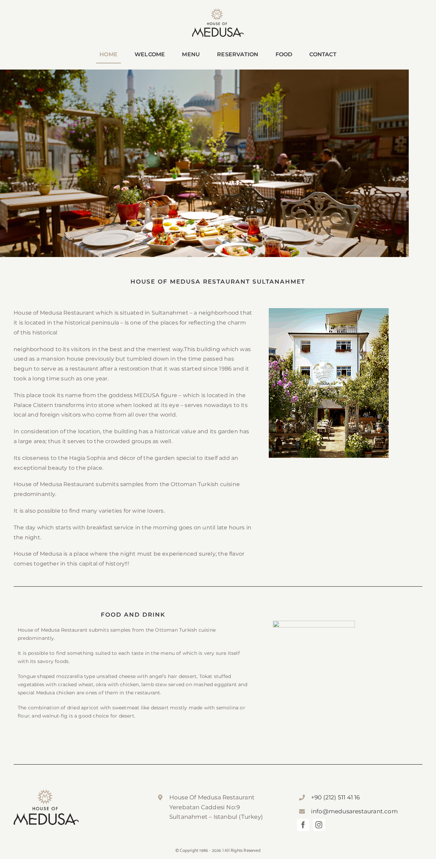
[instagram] (319, 825)
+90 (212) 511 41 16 (335, 797)
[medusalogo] (218, 10)
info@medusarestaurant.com (354, 811)
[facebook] (303, 825)
